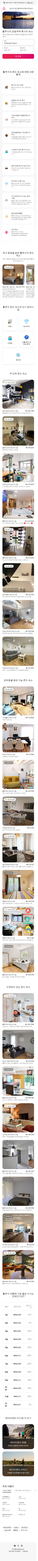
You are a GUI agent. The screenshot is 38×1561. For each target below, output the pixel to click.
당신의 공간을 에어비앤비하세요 (21, 8)
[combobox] (18, 43)
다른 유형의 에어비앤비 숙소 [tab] (23, 1490)
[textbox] (10, 50)
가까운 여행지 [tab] (6, 1490)
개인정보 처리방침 (14, 1551)
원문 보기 (30, 2)
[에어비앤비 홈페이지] (3, 8)
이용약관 (25, 1551)
